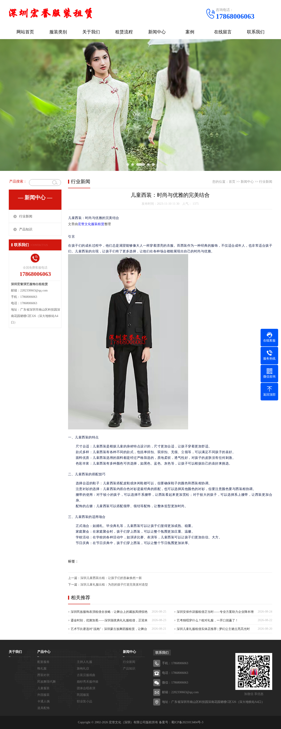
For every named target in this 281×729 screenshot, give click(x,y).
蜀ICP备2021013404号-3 (187, 722)
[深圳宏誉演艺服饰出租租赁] (50, 12)
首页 (232, 181)
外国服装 (43, 694)
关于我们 (91, 31)
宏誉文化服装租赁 (91, 224)
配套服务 (43, 662)
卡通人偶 (43, 701)
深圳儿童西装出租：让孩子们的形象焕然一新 (111, 578)
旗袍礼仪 (83, 668)
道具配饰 (43, 708)
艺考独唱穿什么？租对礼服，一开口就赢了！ (207, 620)
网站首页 (25, 31)
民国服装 (83, 694)
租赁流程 (124, 31)
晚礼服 (42, 668)
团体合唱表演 (86, 688)
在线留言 (223, 31)
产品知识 (25, 229)
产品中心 (43, 651)
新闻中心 (157, 31)
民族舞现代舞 (46, 681)
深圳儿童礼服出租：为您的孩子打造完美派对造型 (114, 584)
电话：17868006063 (175, 673)
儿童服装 (43, 688)
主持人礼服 (84, 662)
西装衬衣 (43, 675)
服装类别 (58, 31)
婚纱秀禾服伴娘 (87, 681)
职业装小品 (84, 701)
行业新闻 (25, 216)
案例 (190, 31)
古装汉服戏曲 (86, 675)
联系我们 (256, 31)
